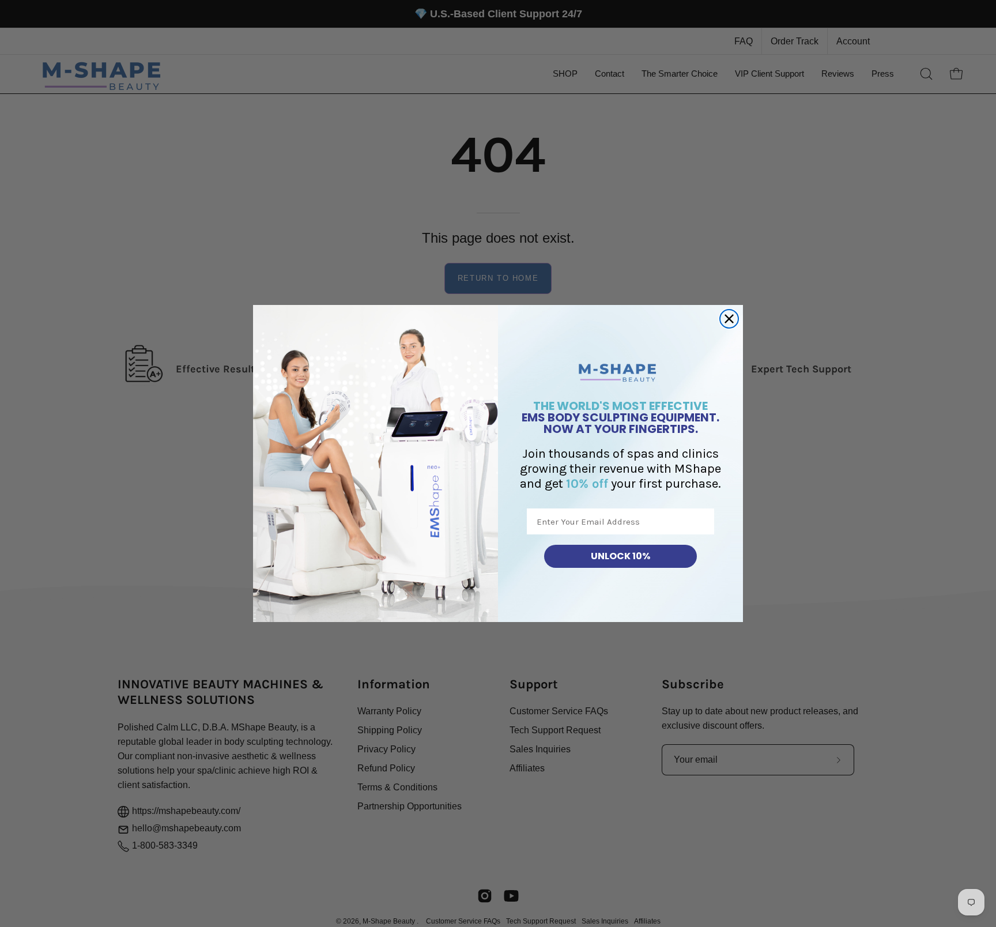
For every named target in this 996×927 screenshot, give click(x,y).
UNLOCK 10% (620, 556)
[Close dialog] (729, 319)
